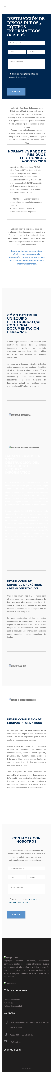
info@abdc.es (15, 1042)
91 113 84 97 (15, 1035)
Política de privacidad (13, 1006)
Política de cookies (12, 999)
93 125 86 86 (27, 1035)
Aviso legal (8, 1003)
